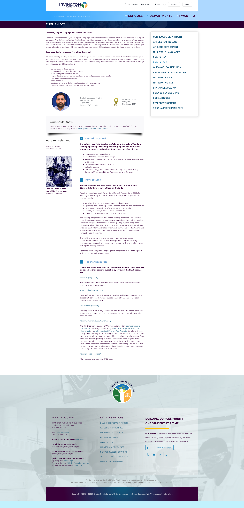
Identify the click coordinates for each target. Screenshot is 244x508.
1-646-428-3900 (149, 482)
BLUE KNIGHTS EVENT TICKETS (114, 423)
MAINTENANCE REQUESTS (112, 447)
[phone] (166, 454)
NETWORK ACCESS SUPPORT (113, 452)
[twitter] (148, 454)
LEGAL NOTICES (107, 442)
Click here (79, 439)
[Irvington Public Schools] (73, 3)
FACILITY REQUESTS (109, 437)
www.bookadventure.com (91, 290)
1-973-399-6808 (89, 482)
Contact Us (77, 465)
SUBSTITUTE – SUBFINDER (112, 461)
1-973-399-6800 (63, 432)
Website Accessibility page (78, 463)
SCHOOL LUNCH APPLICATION (114, 457)
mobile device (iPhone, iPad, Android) (111, 331)
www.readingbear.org (89, 305)
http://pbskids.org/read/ (90, 354)
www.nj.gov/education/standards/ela (93, 128)
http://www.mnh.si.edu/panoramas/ (95, 321)
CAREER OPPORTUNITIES (111, 428)
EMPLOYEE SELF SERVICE (111, 433)
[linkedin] (160, 454)
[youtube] (154, 454)
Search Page (68, 461)
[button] (112, 139)
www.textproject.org (89, 277)
